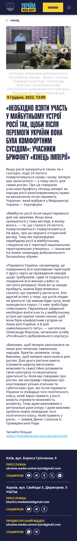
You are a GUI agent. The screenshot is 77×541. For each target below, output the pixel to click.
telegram (36, 475)
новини (53, 7)
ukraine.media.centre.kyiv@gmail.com (33, 468)
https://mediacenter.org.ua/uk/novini (36, 436)
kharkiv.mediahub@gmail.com (27, 502)
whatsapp (60, 475)
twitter (52, 475)
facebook (44, 475)
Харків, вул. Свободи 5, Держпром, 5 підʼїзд (36, 489)
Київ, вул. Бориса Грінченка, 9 (31, 458)
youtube (29, 475)
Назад (14, 20)
